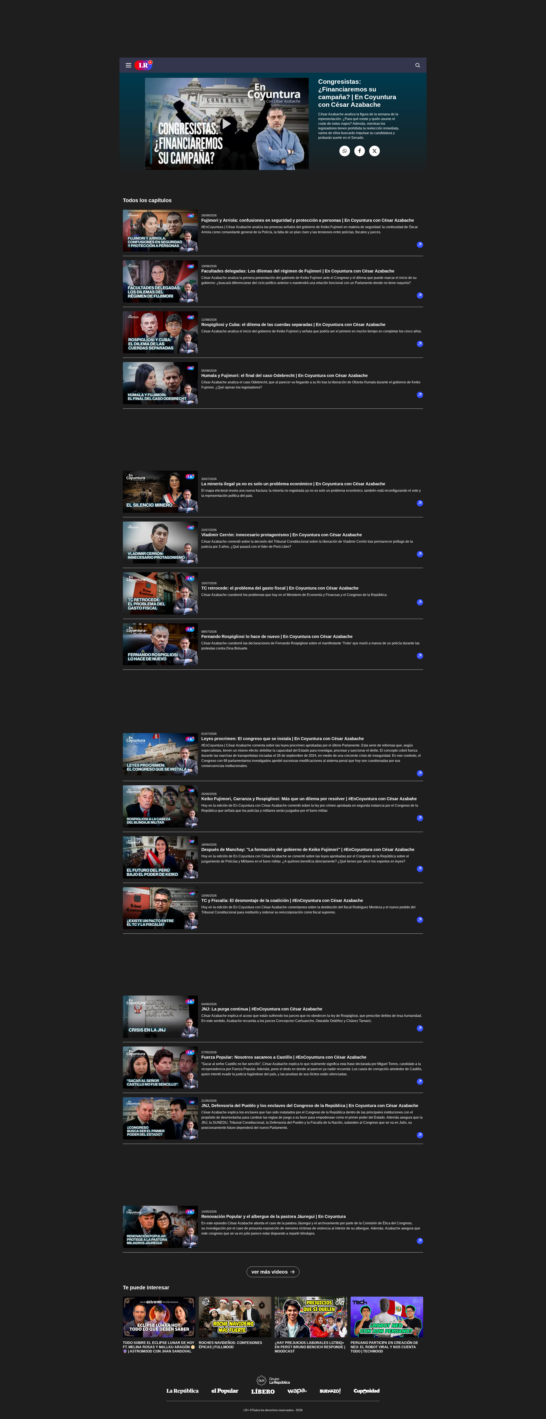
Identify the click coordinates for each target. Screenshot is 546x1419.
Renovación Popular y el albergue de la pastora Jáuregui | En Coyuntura (273, 1216)
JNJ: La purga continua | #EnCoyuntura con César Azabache (261, 1009)
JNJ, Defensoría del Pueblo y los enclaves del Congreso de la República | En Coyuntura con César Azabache (309, 1105)
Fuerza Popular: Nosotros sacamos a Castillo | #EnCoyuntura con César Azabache (283, 1057)
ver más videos (269, 1272)
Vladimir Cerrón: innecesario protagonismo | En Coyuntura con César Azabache (281, 534)
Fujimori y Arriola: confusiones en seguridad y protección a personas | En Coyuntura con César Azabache (307, 220)
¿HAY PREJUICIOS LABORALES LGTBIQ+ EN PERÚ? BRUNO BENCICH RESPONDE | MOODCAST (310, 1347)
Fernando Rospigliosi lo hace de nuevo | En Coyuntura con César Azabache (277, 636)
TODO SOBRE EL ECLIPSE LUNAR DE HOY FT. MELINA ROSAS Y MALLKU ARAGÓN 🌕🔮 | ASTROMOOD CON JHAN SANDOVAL (159, 1347)
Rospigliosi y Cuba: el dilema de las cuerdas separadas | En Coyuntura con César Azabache (293, 324)
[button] (128, 65)
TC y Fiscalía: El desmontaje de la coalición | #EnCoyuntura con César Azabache (282, 900)
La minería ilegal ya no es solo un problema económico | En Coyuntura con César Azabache (293, 483)
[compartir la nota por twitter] (374, 151)
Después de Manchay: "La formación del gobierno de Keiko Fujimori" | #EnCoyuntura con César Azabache (307, 849)
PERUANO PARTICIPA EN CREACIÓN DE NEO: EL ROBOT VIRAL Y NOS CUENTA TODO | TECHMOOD (384, 1347)
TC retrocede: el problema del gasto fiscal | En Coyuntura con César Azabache (280, 588)
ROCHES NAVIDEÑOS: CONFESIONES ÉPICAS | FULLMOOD (230, 1345)
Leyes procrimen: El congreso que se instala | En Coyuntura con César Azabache (282, 738)
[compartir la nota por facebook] (359, 151)
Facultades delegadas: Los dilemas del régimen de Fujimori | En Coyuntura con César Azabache (297, 271)
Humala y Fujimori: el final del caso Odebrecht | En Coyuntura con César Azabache (284, 375)
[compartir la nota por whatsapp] (344, 151)
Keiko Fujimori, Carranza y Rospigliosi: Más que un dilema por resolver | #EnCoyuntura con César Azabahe (309, 798)
